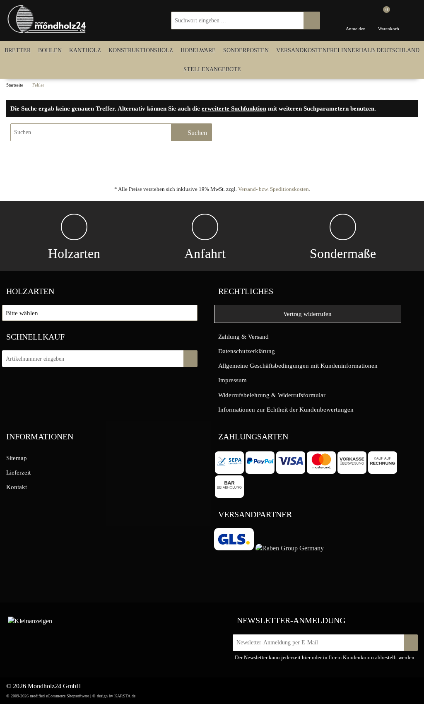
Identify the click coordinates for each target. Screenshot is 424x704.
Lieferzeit (18, 472)
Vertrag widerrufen (307, 313)
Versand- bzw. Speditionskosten (273, 189)
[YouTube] (79, 619)
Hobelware (198, 50)
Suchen (196, 132)
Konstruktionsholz (140, 50)
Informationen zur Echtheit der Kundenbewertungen (286, 409)
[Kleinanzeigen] (30, 621)
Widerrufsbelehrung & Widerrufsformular (271, 394)
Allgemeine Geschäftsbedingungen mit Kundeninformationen (298, 365)
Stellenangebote (212, 69)
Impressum (232, 379)
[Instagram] (62, 619)
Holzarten (74, 253)
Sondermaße (343, 253)
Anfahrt (205, 253)
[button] (100, 313)
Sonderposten (246, 50)
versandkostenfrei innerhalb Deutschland (347, 50)
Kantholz (85, 50)
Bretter (18, 50)
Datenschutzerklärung (246, 350)
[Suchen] (312, 20)
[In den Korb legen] (190, 358)
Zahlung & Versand (243, 336)
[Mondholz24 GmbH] (47, 19)
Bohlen (50, 50)
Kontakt (16, 486)
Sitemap (16, 457)
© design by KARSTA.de (113, 696)
